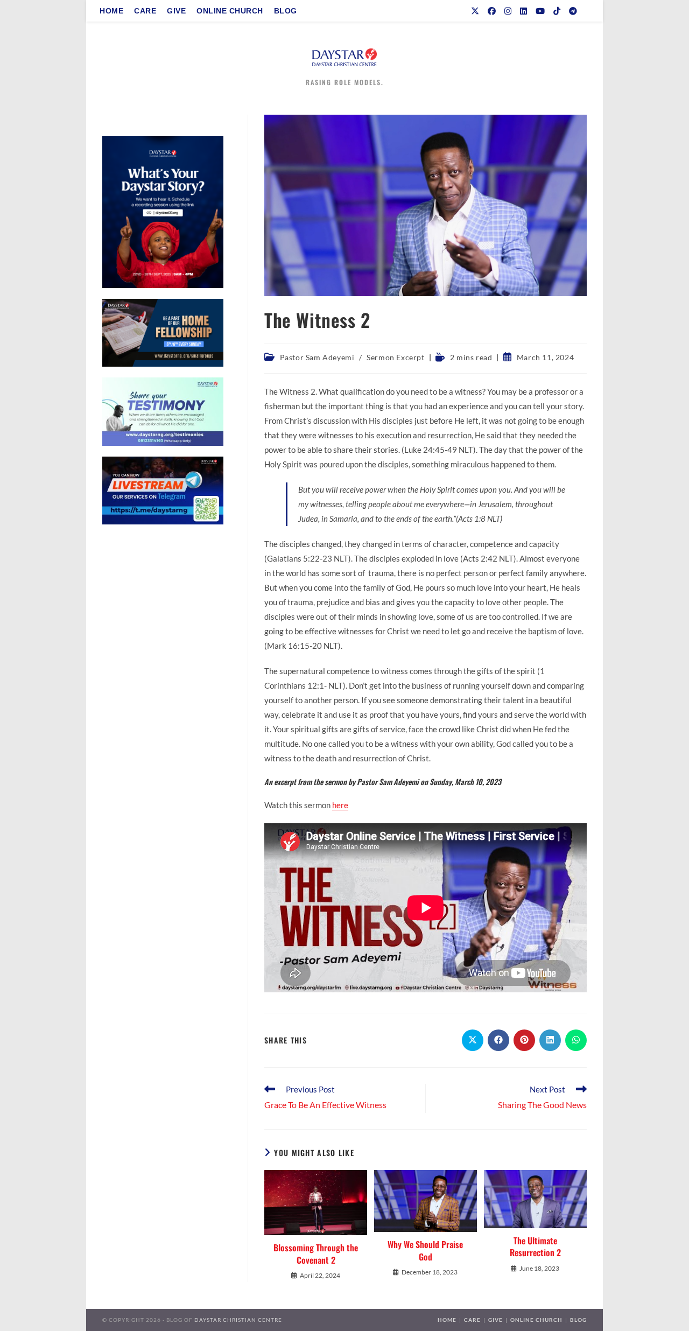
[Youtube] (540, 11)
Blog (578, 1319)
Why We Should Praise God (425, 1250)
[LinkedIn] (523, 11)
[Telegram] (573, 11)
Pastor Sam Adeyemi (317, 357)
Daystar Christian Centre (238, 1319)
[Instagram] (508, 11)
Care (472, 1319)
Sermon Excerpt (395, 357)
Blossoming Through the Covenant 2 (315, 1254)
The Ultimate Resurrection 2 (535, 1247)
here (340, 805)
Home (447, 1319)
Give (495, 1319)
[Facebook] (491, 11)
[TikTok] (557, 11)
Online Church (536, 1319)
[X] (475, 11)
